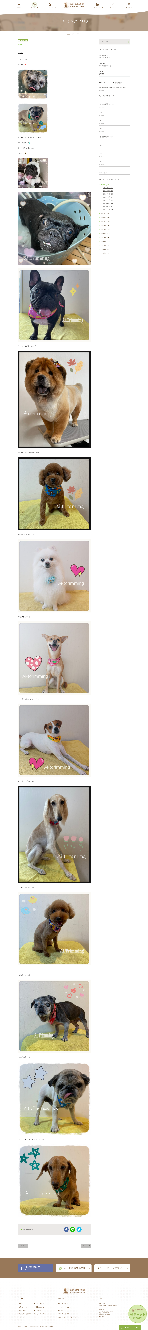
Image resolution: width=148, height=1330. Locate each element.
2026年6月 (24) (108, 194)
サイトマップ (39, 1314)
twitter (79, 1229)
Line (72, 1229)
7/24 (100, 153)
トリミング (22, 1317)
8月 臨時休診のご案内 (106, 137)
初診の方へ (22, 1310)
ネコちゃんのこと (65, 1307)
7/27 (100, 120)
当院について (23, 1307)
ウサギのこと (63, 1310)
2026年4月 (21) (108, 200)
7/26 (100, 128)
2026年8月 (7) (108, 188)
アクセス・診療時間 (25, 1314)
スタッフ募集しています (106, 96)
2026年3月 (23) (108, 203)
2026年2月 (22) (108, 206)
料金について (39, 1307)
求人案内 (38, 1310)
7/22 (100, 161)
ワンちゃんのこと (65, 1303)
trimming (23, 40)
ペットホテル (39, 1303)
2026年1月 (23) (108, 209)
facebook (66, 1229)
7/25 (100, 145)
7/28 (100, 112)
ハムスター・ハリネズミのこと (69, 1317)
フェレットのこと (65, 1314)
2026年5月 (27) (108, 197)
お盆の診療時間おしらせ (106, 104)
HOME (68, 34)
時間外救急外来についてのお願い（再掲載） (113, 87)
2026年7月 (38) (108, 191)
